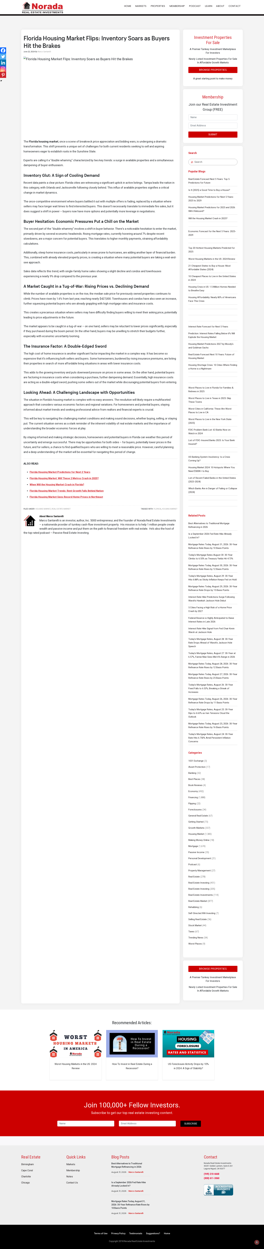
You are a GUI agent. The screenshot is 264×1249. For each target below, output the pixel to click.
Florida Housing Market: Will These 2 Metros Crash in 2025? (64, 478)
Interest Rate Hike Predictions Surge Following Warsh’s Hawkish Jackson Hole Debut (211, 599)
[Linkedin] (3, 63)
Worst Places (195, 943)
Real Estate (194, 876)
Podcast (192, 864)
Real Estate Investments (200, 895)
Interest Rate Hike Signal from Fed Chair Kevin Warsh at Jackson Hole (211, 630)
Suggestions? (153, 1233)
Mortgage (193, 846)
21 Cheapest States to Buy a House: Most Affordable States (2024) (209, 267)
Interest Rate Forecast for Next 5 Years (208, 326)
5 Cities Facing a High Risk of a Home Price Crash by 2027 (210, 609)
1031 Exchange (196, 760)
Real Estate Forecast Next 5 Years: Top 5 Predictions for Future (208, 181)
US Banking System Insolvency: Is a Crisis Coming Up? (209, 459)
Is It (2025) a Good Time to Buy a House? (209, 190)
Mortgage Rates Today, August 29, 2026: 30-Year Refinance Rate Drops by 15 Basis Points (212, 588)
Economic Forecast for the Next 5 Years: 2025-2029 (212, 233)
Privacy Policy (118, 1233)
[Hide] (1, 81)
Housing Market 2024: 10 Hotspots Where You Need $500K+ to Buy (211, 469)
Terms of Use (100, 1233)
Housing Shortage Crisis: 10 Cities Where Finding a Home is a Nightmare (212, 367)
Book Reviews (195, 785)
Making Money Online (198, 840)
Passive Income (196, 852)
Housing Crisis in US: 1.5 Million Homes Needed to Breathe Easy (212, 288)
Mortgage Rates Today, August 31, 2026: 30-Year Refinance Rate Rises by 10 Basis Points (212, 546)
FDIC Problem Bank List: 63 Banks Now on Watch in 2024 (209, 431)
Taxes (191, 931)
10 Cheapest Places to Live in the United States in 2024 (212, 278)
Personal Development (199, 858)
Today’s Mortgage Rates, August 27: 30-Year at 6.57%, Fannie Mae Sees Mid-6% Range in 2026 (212, 655)
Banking (192, 773)
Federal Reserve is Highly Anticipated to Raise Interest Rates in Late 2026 (211, 620)
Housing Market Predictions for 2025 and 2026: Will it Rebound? (211, 209)
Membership (73, 1170)
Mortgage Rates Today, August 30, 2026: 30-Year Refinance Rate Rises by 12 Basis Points (212, 567)
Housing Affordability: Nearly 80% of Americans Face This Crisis (212, 299)
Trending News (195, 937)
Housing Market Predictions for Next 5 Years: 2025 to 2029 (211, 199)
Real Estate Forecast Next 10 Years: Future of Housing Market (211, 356)
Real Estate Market (197, 901)
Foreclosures (195, 809)
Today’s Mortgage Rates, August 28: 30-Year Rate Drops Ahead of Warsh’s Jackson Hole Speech (210, 643)
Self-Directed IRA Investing (201, 913)
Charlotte (26, 1176)
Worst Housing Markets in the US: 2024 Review (211, 259)
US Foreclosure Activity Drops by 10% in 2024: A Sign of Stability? (188, 1066)
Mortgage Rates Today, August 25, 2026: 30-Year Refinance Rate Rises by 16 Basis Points (212, 725)
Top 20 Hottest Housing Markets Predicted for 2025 (211, 250)
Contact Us (72, 1182)
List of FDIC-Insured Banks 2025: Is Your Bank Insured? (211, 442)
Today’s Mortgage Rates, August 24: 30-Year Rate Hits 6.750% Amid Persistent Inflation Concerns (210, 738)
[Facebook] (3, 50)
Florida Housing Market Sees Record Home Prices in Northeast (66, 496)
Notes (69, 1176)
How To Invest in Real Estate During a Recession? (132, 1066)
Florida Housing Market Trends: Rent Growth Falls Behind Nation (67, 490)
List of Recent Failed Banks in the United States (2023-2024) (212, 480)
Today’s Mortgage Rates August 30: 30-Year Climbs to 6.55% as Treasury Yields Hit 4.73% (210, 557)
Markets (70, 1164)
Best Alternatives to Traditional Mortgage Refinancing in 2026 (208, 525)
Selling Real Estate (197, 919)
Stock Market (195, 925)
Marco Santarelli (135, 1172)
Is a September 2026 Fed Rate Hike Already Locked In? (210, 536)
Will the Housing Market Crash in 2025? (207, 218)
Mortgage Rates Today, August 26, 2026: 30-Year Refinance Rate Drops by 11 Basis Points (212, 701)
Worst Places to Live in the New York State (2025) (209, 421)
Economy (193, 791)
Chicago (25, 1182)
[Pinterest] (3, 75)
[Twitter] (3, 56)
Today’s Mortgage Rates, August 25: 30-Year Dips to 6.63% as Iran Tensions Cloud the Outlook (210, 713)
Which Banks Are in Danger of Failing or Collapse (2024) (212, 490)
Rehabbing (193, 907)
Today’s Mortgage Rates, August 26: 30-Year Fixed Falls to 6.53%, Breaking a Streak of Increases (210, 688)
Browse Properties (213, 70)
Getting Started (196, 821)
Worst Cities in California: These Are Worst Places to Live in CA (209, 410)
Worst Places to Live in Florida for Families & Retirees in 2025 (210, 389)
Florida (157, 509)
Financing (193, 797)
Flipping (192, 803)
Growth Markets (196, 828)
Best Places (194, 779)
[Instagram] (3, 69)
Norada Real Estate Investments (42, 7)
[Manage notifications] (256, 1242)
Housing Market (196, 834)
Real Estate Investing (198, 882)
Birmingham (27, 1164)
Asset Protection (196, 767)
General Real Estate (198, 815)
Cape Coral (27, 1170)
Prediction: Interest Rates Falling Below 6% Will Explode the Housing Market (211, 335)
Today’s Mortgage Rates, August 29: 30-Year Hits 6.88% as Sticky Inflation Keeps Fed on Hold (212, 578)
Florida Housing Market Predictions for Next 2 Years (60, 472)
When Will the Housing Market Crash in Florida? (57, 484)
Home (167, 1233)
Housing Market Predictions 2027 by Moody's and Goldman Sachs (210, 346)
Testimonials (135, 1233)
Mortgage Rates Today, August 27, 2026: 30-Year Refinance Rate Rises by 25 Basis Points (212, 676)
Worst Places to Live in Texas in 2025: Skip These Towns (209, 400)
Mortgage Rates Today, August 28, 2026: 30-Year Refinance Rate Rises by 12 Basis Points (212, 665)
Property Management (199, 870)
